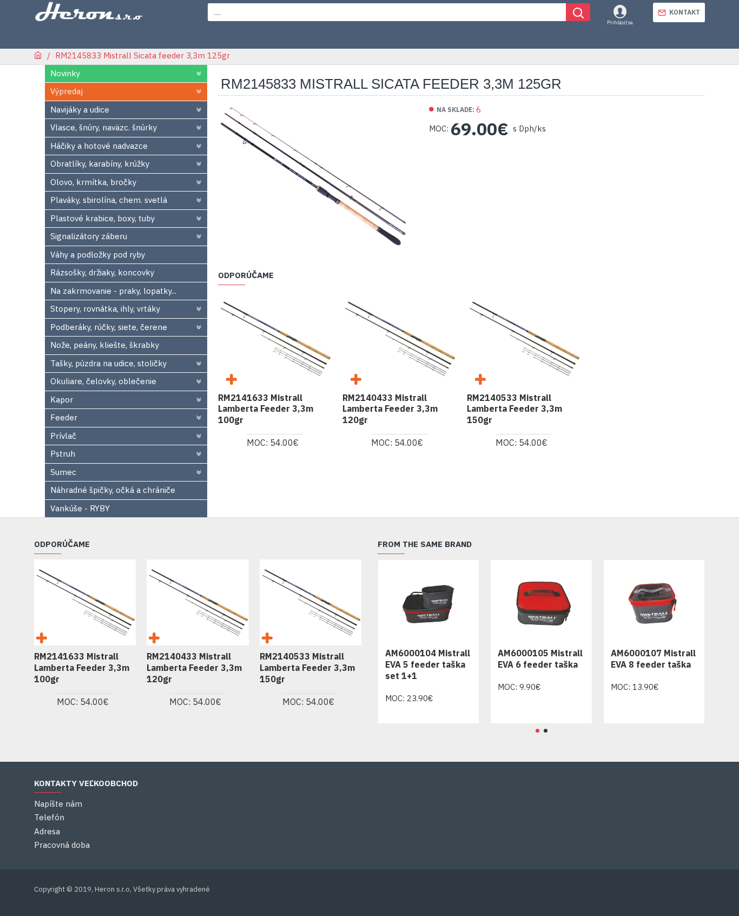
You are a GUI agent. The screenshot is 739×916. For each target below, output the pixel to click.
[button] (537, 731)
